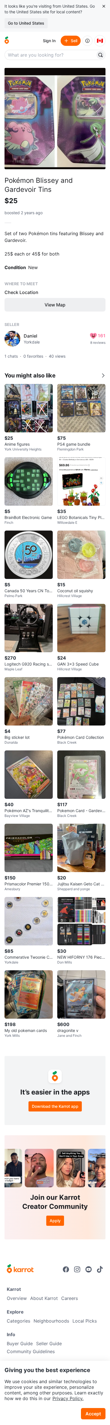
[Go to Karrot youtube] (88, 1269)
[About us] (87, 41)
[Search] (100, 55)
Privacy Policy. (67, 1398)
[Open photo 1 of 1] (55, 118)
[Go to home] (7, 41)
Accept (93, 1414)
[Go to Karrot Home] (20, 1269)
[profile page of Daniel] (12, 339)
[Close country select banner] (104, 6)
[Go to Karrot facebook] (66, 1269)
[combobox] (50, 55)
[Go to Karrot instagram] (77, 1269)
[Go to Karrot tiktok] (99, 1269)
